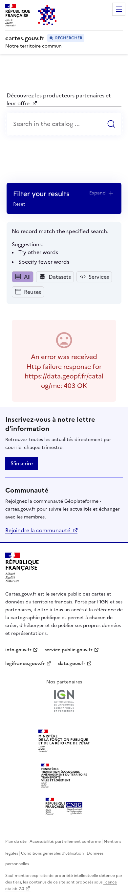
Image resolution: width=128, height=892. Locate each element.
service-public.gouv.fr (69, 649)
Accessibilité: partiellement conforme (65, 841)
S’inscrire (22, 463)
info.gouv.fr (21, 649)
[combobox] (64, 124)
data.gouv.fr (75, 663)
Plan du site (16, 841)
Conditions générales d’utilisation (52, 853)
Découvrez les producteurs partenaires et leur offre (59, 99)
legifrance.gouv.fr (25, 663)
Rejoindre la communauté (37, 530)
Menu (118, 9)
